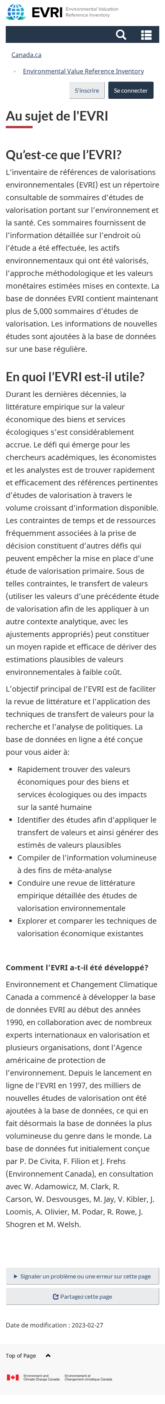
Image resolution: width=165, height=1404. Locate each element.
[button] (83, 34)
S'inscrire (87, 90)
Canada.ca (26, 55)
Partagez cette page (86, 1296)
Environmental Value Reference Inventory (83, 71)
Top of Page (21, 1355)
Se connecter (131, 90)
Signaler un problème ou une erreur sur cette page (85, 1276)
